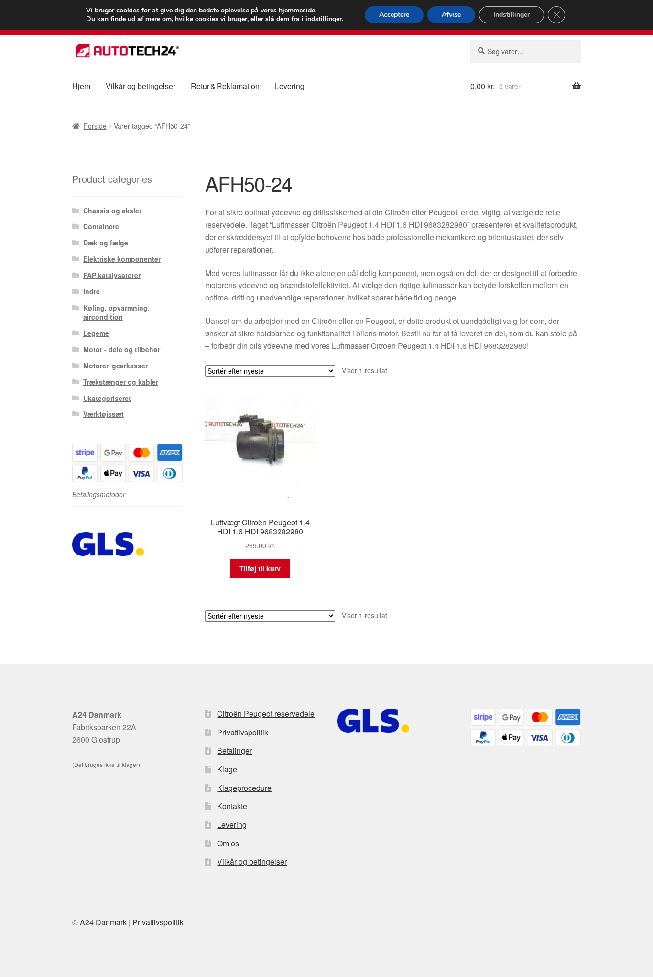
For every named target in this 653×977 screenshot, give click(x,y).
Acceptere (394, 14)
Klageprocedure (244, 787)
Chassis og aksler (112, 210)
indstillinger (323, 19)
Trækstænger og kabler (120, 382)
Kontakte (232, 805)
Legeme (96, 333)
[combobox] (525, 51)
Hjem (81, 85)
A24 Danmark (103, 922)
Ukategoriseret (107, 398)
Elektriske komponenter (122, 259)
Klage (227, 769)
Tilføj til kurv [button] (260, 568)
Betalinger (234, 750)
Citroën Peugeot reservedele (266, 713)
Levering (290, 85)
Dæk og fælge (105, 242)
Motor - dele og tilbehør (121, 349)
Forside (95, 126)
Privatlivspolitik (242, 732)
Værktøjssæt (103, 414)
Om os (228, 843)
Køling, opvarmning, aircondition (116, 312)
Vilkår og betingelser (140, 85)
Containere (101, 226)
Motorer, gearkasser (115, 365)
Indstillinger (511, 14)
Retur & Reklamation (225, 85)
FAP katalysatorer (112, 275)
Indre (91, 291)
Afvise (451, 14)
